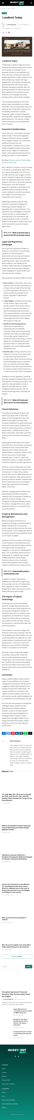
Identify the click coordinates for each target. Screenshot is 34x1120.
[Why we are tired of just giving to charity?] (17, 906)
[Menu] (3, 3)
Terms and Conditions (8, 1084)
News (3, 1096)
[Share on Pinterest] (9, 32)
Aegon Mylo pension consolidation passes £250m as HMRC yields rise (22, 1010)
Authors (4, 1076)
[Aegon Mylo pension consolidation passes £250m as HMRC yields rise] (7, 1011)
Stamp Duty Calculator (8, 1100)
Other (4, 13)
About (3, 1068)
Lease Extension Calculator (10, 1104)
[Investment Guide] (17, 3)
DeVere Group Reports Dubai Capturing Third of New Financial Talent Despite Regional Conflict (16, 828)
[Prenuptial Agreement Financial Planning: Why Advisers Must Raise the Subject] (17, 980)
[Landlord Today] (17, 47)
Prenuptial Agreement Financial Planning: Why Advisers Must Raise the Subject (16, 994)
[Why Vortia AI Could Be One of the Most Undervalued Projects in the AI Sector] (17, 934)
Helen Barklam (11, 24)
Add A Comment (17, 956)
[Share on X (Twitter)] (6, 32)
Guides (4, 1107)
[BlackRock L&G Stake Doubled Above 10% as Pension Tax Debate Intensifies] (7, 1021)
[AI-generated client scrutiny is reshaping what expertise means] (7, 1034)
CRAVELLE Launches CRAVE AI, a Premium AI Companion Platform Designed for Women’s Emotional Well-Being (17, 857)
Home (3, 8)
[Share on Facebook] (3, 32)
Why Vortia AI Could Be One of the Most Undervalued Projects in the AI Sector (16, 946)
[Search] (31, 3)
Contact (4, 1072)
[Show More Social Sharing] (12, 32)
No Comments (7, 28)
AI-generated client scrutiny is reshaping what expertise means (22, 1033)
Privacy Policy (6, 1080)
